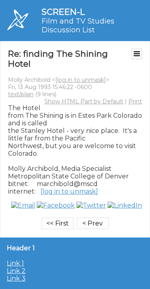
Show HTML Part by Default (83, 101)
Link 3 (16, 278)
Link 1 (15, 263)
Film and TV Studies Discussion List (78, 25)
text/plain (21, 94)
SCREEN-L (63, 12)
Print (135, 101)
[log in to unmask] (80, 79)
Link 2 (16, 271)
